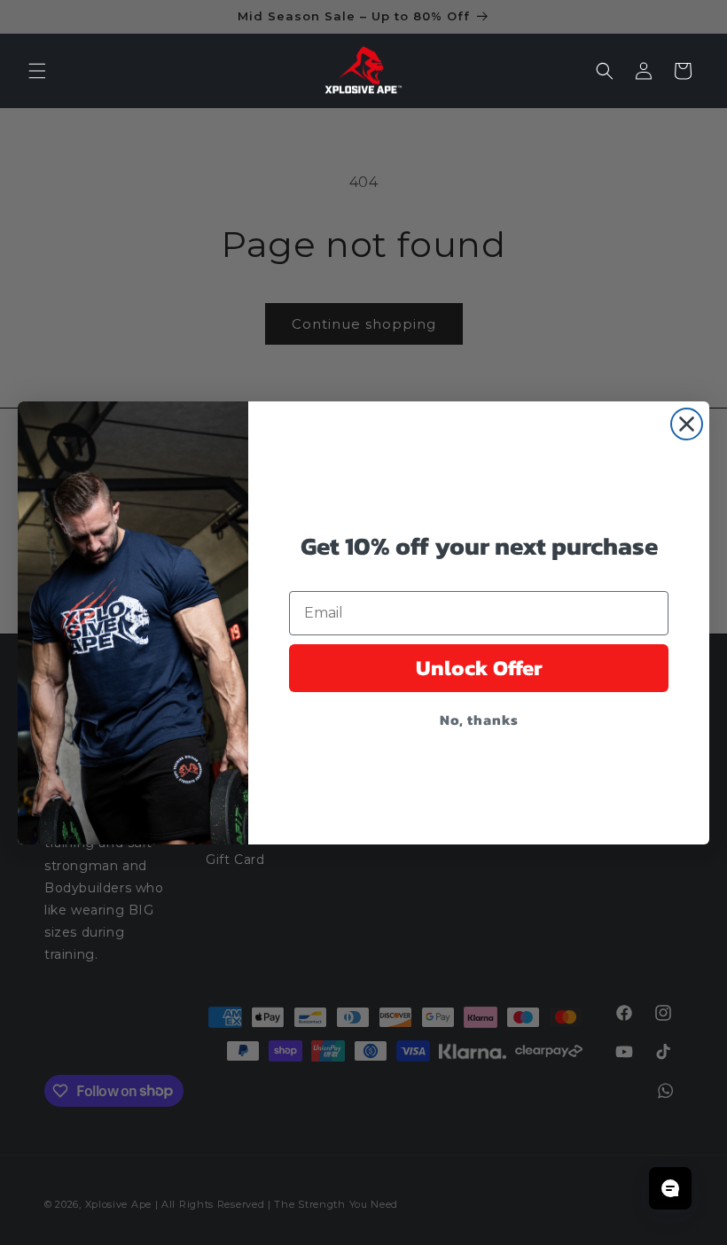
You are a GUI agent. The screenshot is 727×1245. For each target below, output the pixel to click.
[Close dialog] (686, 424)
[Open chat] (670, 1188)
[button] (37, 70)
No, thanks (479, 719)
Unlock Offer (479, 667)
